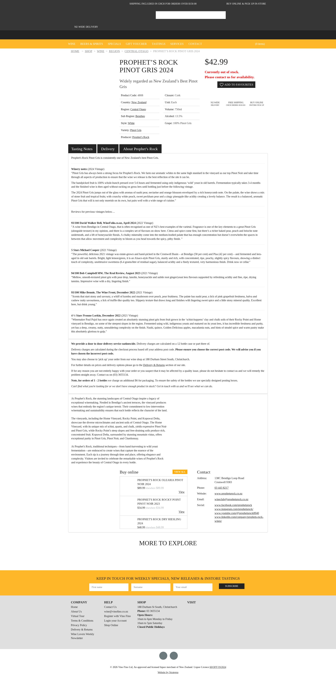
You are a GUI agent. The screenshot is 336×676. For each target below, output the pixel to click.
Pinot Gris (135, 130)
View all (180, 472)
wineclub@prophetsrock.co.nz (231, 499)
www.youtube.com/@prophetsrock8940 (237, 513)
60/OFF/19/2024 (218, 667)
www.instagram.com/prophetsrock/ (234, 509)
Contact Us (110, 606)
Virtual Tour (77, 616)
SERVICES (177, 43)
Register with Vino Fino (117, 616)
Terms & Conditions (82, 620)
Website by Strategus (168, 672)
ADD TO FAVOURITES (238, 84)
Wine (71, 43)
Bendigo (140, 116)
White (131, 123)
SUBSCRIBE (231, 586)
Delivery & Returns (154, 365)
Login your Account (115, 620)
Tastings (158, 43)
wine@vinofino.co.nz (116, 611)
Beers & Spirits (91, 43)
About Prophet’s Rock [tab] (140, 149)
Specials (114, 43)
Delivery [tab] (108, 149)
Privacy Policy (79, 625)
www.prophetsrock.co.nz (228, 493)
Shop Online (111, 625)
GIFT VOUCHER (136, 43)
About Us (76, 611)
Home (74, 606)
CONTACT (195, 43)
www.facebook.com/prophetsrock (233, 505)
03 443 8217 (222, 487)
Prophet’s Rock (140, 137)
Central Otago (138, 109)
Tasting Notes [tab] (82, 149)
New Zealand (138, 102)
